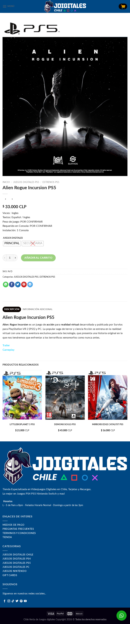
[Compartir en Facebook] (12, 284)
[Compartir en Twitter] (18, 284)
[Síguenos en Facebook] (4, 601)
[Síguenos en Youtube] (25, 601)
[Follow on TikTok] (13, 601)
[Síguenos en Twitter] (17, 601)
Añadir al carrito (38, 257)
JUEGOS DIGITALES (13, 238)
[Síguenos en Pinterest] (21, 601)
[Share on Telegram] (30, 284)
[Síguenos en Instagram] (8, 601)
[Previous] (2, 405)
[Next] (127, 405)
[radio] (12, 243)
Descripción (11, 309)
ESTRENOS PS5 (50, 182)
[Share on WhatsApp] (5, 284)
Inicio (6, 182)
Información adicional (37, 309)
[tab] (12, 309)
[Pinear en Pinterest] (24, 284)
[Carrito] (123, 6)
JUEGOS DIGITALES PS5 (26, 182)
